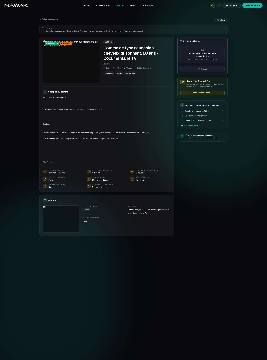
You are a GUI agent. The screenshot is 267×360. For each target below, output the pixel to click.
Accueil (86, 5)
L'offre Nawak (146, 5)
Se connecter (232, 5)
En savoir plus (211, 138)
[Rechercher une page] (219, 5)
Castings (119, 5)
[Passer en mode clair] (212, 5)
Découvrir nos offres (201, 93)
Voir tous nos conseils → (190, 125)
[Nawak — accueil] (16, 5)
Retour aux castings (50, 19)
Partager (222, 20)
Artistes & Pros (103, 5)
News (132, 5)
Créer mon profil (252, 5)
